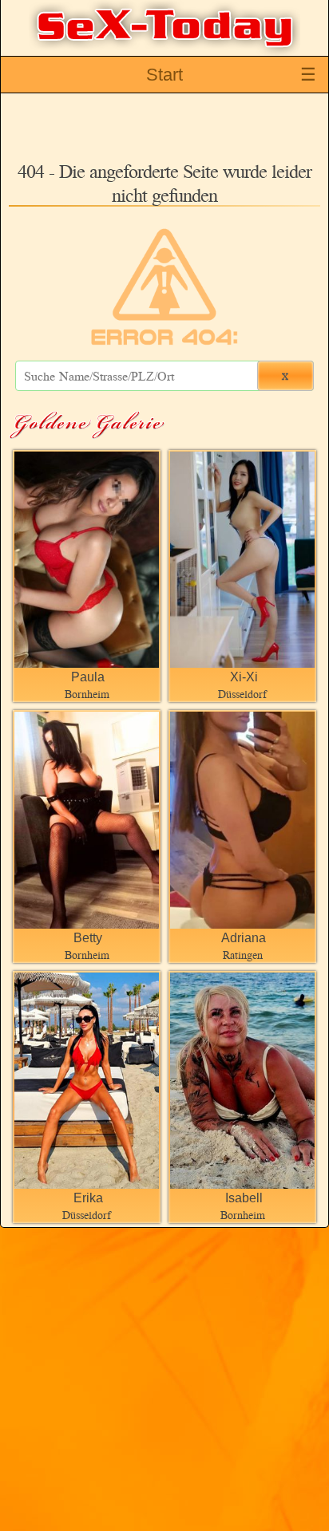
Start (164, 75)
